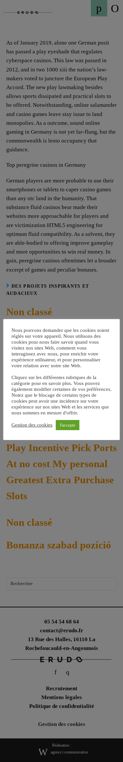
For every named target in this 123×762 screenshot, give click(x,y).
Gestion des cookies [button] (31, 425)
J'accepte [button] (67, 425)
